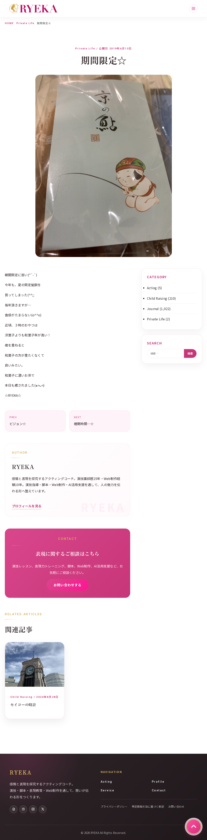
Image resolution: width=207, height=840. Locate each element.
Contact (159, 790)
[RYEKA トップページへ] (33, 9)
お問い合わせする (67, 584)
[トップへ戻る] (193, 826)
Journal (153, 308)
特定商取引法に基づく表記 (148, 806)
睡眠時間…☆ (84, 420)
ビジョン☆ (18, 420)
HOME (9, 23)
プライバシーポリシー (114, 806)
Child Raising (157, 298)
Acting (152, 287)
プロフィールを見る (26, 505)
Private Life (25, 23)
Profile (158, 781)
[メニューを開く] (193, 8)
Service (107, 790)
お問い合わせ (176, 806)
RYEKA (21, 772)
